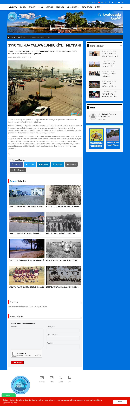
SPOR (40, 7)
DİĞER (97, 7)
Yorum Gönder (17, 362)
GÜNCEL (23, 7)
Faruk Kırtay (102, 119)
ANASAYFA (13, 7)
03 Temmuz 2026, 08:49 (109, 91)
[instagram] (115, 2)
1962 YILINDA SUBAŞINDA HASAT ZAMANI (61, 260)
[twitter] (112, 2)
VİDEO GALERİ (72, 7)
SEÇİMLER (60, 7)
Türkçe (102, 2)
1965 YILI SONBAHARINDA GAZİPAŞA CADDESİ (26, 260)
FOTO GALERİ (87, 7)
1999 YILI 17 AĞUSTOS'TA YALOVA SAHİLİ (24, 233)
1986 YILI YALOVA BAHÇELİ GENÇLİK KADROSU (26, 287)
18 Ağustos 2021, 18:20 (109, 51)
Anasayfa (12, 37)
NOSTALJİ (49, 7)
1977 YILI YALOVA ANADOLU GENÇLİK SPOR (62, 287)
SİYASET (32, 7)
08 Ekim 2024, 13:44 (14, 57)
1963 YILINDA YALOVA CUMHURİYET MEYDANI (26, 207)
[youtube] (122, 2)
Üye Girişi (92, 2)
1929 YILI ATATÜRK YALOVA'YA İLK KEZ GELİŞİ (63, 207)
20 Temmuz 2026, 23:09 (109, 81)
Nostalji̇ (19, 37)
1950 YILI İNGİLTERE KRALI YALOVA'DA (60, 233)
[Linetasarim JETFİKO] (20, 385)
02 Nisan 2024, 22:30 (108, 71)
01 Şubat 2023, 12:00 (108, 61)
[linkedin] (119, 2)
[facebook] (109, 2)
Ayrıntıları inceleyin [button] (10, 403)
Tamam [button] (120, 401)
